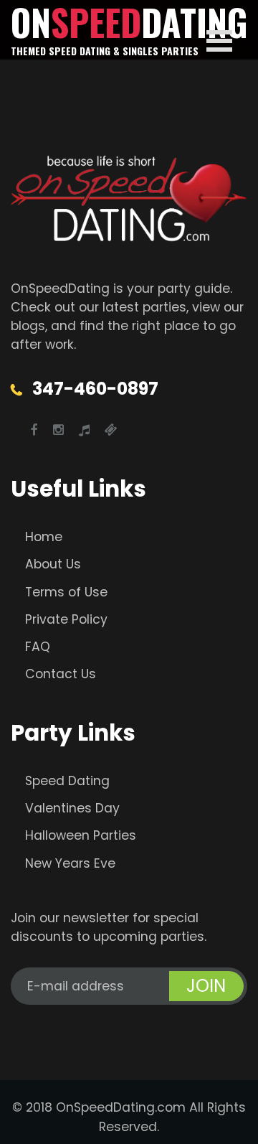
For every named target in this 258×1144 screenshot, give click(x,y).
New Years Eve (70, 863)
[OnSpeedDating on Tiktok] (84, 430)
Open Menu (219, 41)
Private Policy (66, 619)
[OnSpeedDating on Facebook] (34, 430)
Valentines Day (72, 808)
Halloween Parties (80, 835)
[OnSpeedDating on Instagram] (58, 430)
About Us (53, 564)
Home (43, 536)
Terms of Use (66, 592)
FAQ (37, 646)
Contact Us (60, 674)
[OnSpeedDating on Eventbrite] (111, 430)
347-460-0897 (95, 388)
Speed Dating (67, 780)
